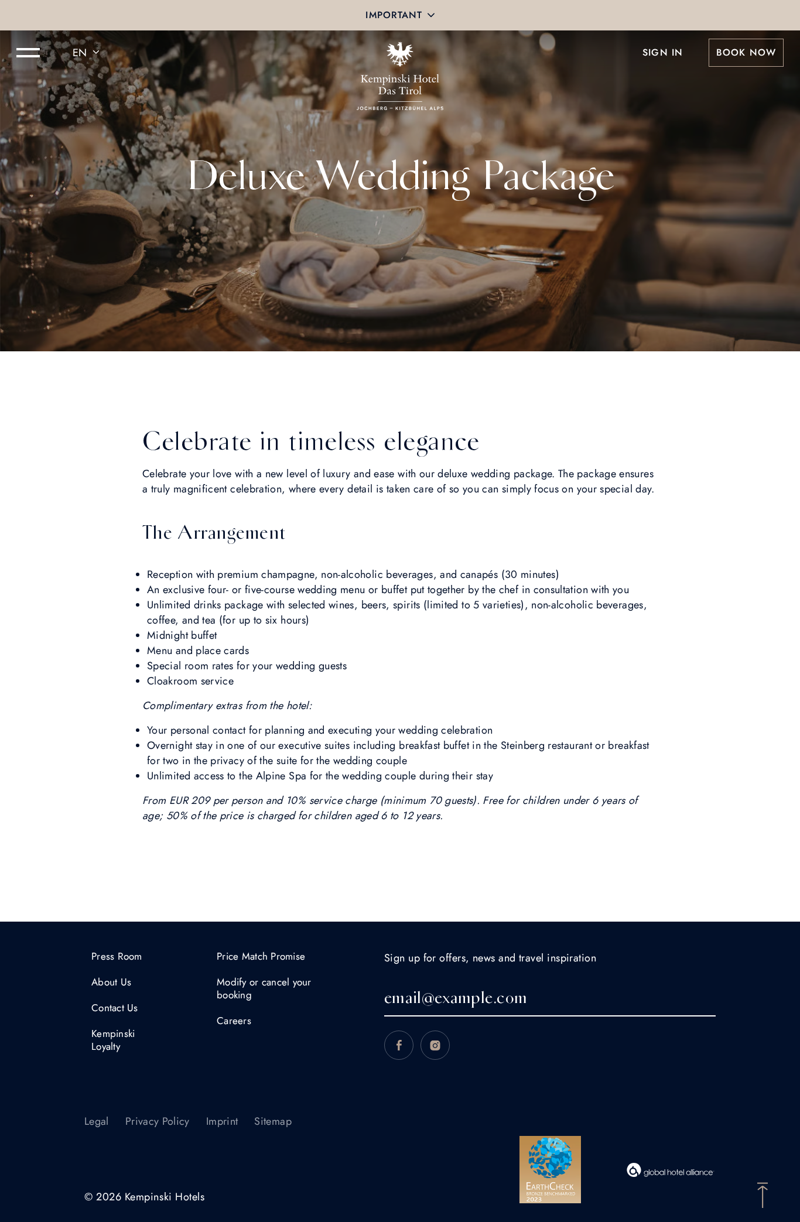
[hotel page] (400, 52)
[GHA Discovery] (670, 1170)
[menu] (28, 53)
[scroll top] (762, 1194)
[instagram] (435, 1045)
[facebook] (398, 1045)
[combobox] (87, 52)
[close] (431, 15)
